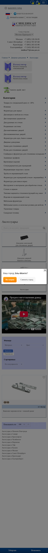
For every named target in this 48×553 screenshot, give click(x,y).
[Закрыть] (45, 270)
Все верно (10, 280)
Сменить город (26, 280)
